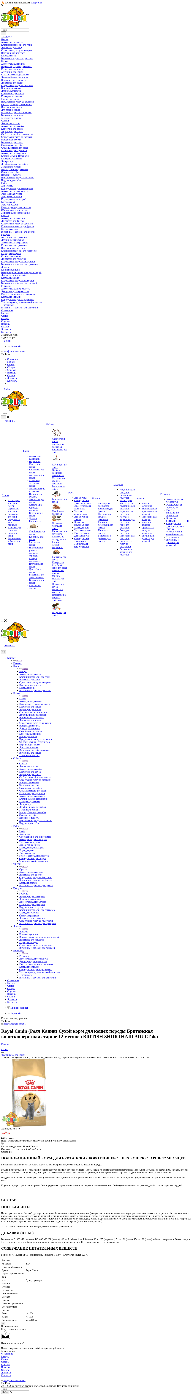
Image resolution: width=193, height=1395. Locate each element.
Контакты (6, 1375)
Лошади (23, 931)
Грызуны (23, 893)
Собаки (23, 763)
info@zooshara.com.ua (14, 351)
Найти (5, 1392)
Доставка (6, 1372)
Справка (5, 1364)
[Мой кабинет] (2, 649)
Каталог (17, 663)
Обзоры (5, 1362)
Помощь (5, 1367)
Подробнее (36, 2)
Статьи (4, 1359)
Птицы (23, 671)
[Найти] (3, 33)
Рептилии (24, 956)
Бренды (5, 1356)
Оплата (5, 1370)
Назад (19, 660)
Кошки (22, 698)
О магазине (7, 1353)
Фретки (23, 869)
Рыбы (22, 831)
